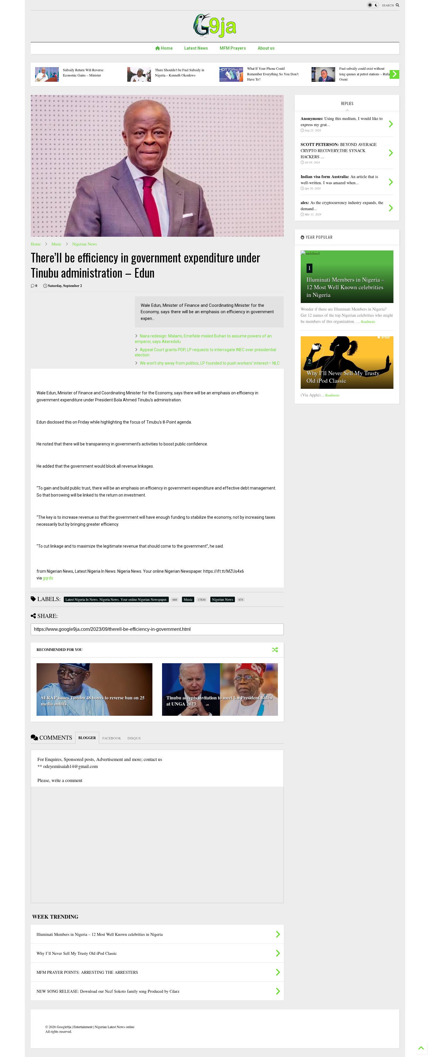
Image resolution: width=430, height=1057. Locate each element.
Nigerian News (84, 244)
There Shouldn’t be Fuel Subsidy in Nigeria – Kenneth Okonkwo (179, 72)
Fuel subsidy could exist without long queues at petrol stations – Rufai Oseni (365, 73)
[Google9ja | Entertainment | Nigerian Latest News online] (215, 35)
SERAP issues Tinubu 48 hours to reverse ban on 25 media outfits (93, 700)
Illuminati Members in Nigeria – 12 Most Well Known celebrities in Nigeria (345, 287)
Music (56, 244)
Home (166, 48)
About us (266, 48)
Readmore (368, 321)
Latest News (196, 48)
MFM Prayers (233, 48)
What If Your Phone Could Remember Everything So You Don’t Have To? (272, 73)
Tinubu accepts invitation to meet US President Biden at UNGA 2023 (219, 700)
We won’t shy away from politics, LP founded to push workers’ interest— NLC (210, 363)
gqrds (48, 578)
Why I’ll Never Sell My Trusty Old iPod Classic (343, 376)
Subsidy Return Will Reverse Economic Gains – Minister (83, 72)
